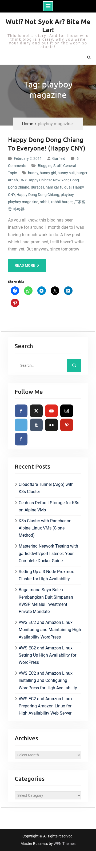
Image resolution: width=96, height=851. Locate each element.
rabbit (45, 202)
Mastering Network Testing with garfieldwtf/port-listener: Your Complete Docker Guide (48, 553)
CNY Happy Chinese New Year (44, 180)
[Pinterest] (66, 425)
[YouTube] (51, 410)
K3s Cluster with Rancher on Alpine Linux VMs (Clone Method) (45, 528)
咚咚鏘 (19, 209)
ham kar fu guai (58, 187)
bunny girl (48, 173)
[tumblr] (36, 425)
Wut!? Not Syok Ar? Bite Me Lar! (48, 25)
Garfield (58, 158)
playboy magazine (23, 202)
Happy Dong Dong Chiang (38, 195)
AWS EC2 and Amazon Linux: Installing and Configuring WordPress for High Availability (48, 680)
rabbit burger (62, 202)
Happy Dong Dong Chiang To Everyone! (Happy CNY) (46, 143)
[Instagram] (66, 410)
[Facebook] (21, 410)
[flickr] (51, 425)
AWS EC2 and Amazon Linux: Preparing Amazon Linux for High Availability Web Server (46, 706)
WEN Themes (64, 843)
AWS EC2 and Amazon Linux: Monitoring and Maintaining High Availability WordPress (50, 629)
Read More (25, 265)
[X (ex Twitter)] (36, 410)
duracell (37, 187)
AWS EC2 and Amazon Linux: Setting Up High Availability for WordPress (47, 655)
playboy (67, 195)
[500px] (21, 425)
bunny (33, 173)
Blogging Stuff (50, 166)
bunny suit (66, 173)
